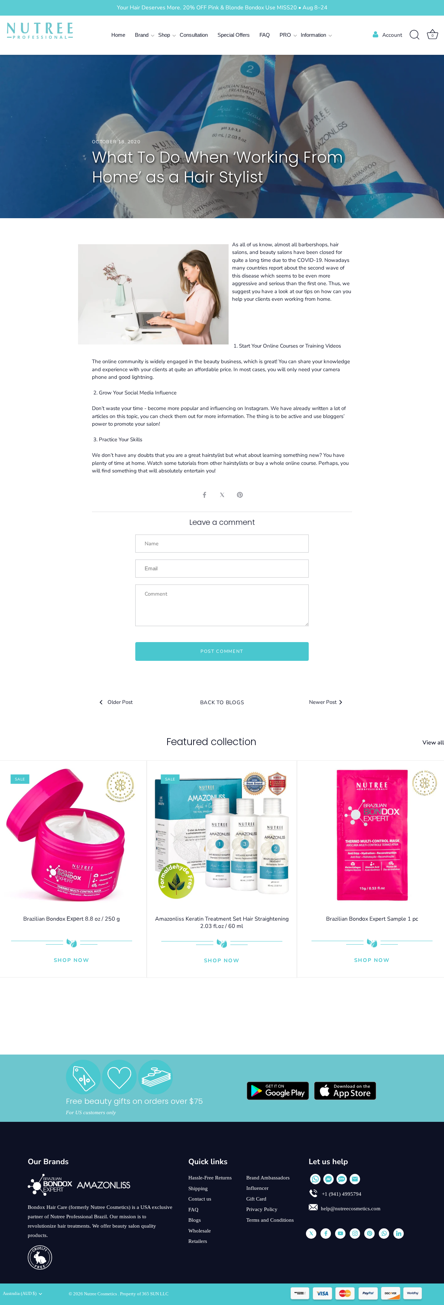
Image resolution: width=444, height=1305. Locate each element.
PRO (285, 35)
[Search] (414, 35)
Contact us (199, 1199)
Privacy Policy (262, 1209)
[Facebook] (326, 1233)
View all (433, 743)
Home (118, 35)
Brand (141, 35)
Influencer (257, 1188)
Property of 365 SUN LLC (144, 1293)
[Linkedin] (398, 1233)
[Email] (355, 1179)
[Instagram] (355, 1233)
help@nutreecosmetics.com (351, 1208)
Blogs (194, 1220)
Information (313, 35)
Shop (164, 35)
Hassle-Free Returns (210, 1177)
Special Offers (233, 35)
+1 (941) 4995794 (341, 1194)
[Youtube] (340, 1233)
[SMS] (341, 1179)
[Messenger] (328, 1179)
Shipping (198, 1188)
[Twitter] (311, 1233)
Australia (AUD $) (19, 1293)
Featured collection (211, 742)
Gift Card (256, 1199)
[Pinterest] (369, 1233)
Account (392, 35)
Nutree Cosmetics (101, 1293)
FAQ (264, 35)
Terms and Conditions (270, 1220)
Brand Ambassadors (268, 1177)
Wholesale (199, 1231)
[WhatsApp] (315, 1179)
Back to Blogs (222, 702)
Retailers (197, 1241)
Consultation (194, 35)
